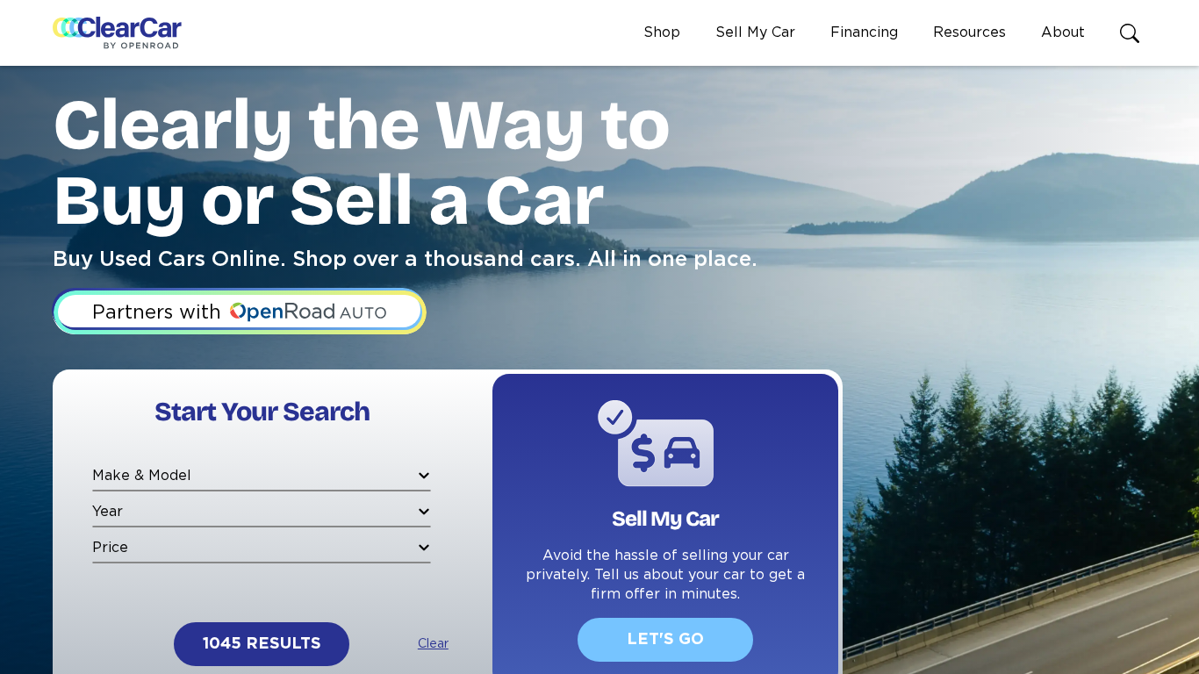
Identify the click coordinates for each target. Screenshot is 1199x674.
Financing (864, 32)
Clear (433, 644)
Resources (969, 32)
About (1063, 32)
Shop (661, 32)
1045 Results (262, 644)
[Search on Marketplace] (1133, 33)
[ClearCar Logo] (117, 33)
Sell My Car (755, 32)
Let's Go (665, 640)
